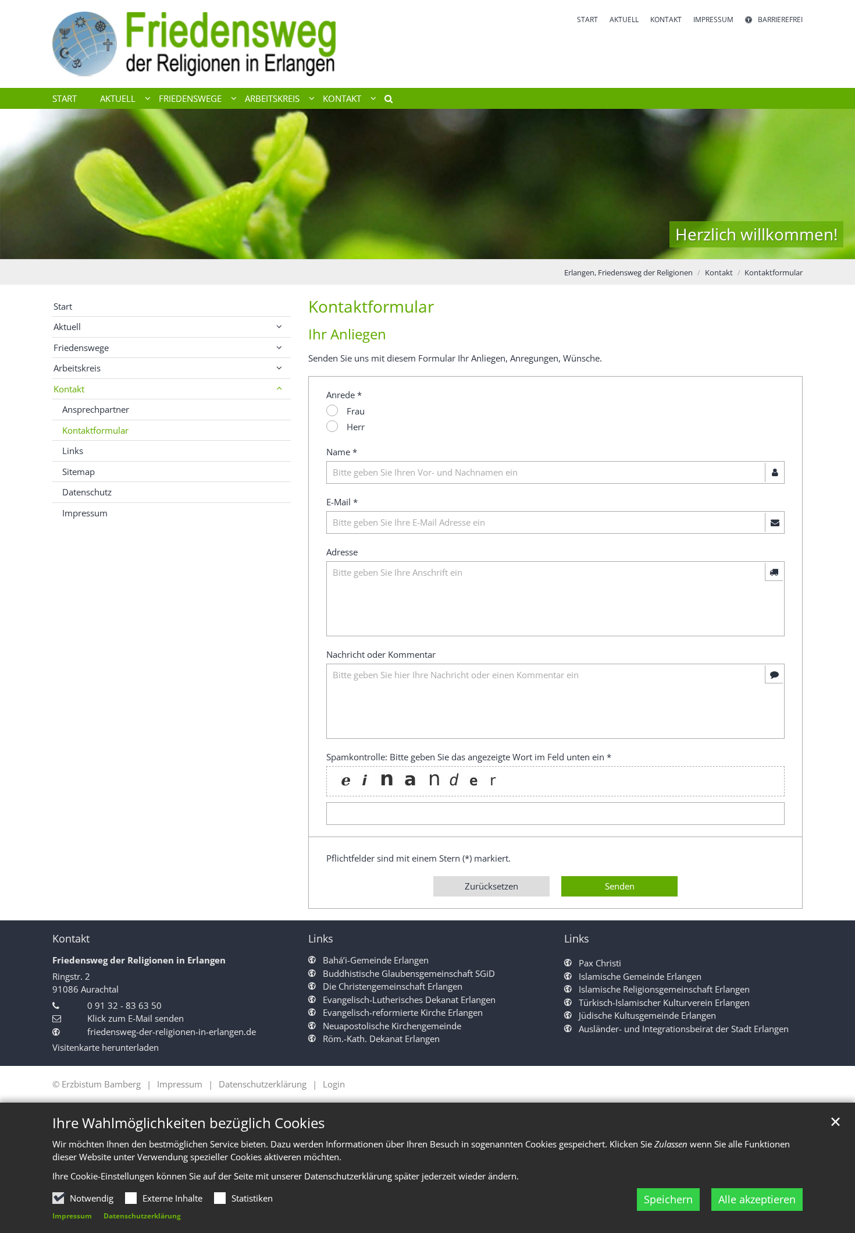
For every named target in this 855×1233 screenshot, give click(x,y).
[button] (384, 101)
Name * (341, 452)
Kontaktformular (773, 272)
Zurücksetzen (491, 886)
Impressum (72, 1216)
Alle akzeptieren (757, 1199)
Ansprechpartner (95, 409)
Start (64, 98)
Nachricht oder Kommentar (381, 654)
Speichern (668, 1199)
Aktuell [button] (118, 98)
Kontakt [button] (342, 98)
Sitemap (78, 471)
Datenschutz (87, 492)
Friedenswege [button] (190, 98)
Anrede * (344, 395)
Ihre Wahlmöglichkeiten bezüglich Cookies (188, 1123)
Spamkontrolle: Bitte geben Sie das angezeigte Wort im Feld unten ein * (468, 757)
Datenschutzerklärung (142, 1216)
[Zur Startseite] (203, 44)
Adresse (342, 552)
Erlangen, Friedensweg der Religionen (628, 272)
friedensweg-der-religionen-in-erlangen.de (171, 1031)
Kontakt (719, 272)
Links (72, 450)
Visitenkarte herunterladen (105, 1047)
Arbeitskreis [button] (272, 98)
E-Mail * (342, 502)
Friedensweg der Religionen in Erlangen (139, 960)
